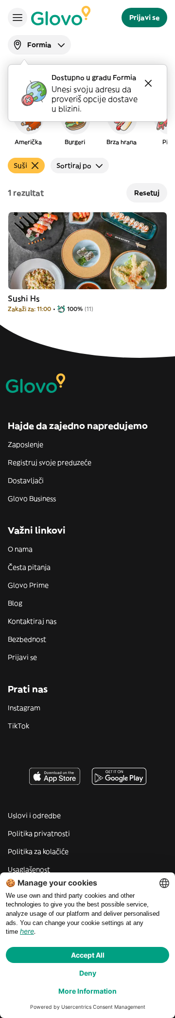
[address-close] (148, 83)
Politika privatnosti (39, 833)
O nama (20, 549)
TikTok (18, 726)
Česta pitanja (29, 567)
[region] (87, 123)
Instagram (24, 707)
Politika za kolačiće (38, 851)
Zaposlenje (25, 444)
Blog (15, 603)
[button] (28, 123)
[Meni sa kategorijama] (17, 17)
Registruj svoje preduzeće (49, 462)
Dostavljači (26, 480)
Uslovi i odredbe (34, 815)
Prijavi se (22, 657)
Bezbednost (27, 639)
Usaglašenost (29, 869)
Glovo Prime (28, 585)
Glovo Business (32, 498)
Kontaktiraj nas (32, 621)
